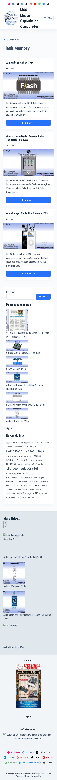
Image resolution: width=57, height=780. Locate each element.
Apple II (29, 442)
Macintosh (29, 464)
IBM (37, 456)
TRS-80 (10, 493)
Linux (20, 464)
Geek (29, 456)
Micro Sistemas (36, 477)
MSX (19, 485)
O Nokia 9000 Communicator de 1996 (23, 352)
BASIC (46, 443)
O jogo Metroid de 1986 (17, 369)
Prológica (45, 485)
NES (25, 485)
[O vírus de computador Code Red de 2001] (28, 544)
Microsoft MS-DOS (27, 482)
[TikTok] (26, 4)
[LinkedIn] (22, 4)
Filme (22, 456)
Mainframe (39, 464)
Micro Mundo (25, 473)
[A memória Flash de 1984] (28, 85)
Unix (19, 493)
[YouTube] (35, 4)
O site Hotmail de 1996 (14, 647)
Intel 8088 (40, 460)
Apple (10, 442)
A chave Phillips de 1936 (17, 421)
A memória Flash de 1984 (19, 62)
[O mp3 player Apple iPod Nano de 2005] (28, 236)
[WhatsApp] (39, 4)
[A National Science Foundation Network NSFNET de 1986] (28, 602)
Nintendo (34, 485)
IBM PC (12, 460)
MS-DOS (10, 485)
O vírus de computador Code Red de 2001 (25, 405)
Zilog (24, 497)
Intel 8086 (31, 460)
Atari (40, 443)
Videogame (32, 493)
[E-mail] (48, 4)
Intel (23, 460)
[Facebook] (13, 4)
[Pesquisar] (38, 18)
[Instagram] (9, 4)
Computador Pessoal (25, 451)
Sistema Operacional (15, 489)
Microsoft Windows (41, 482)
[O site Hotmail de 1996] (28, 635)
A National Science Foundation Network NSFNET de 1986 (27, 616)
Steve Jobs (30, 489)
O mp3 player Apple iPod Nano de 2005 (27, 213)
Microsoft (13, 481)
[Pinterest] (31, 4)
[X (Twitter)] (18, 4)
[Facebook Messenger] (44, 4)
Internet (11, 463)
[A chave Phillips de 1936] (28, 573)
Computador (30, 447)
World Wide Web (13, 497)
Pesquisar (10, 291)
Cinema (10, 446)
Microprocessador (15, 478)
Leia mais (29, 124)
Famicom (15, 456)
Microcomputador (23, 469)
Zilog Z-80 (32, 497)
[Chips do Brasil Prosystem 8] (28, 686)
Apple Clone (19, 443)
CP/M (8, 456)
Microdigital (11, 473)
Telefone (38, 489)
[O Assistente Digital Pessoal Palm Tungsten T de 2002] (28, 162)
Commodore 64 (19, 446)
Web (44, 494)
